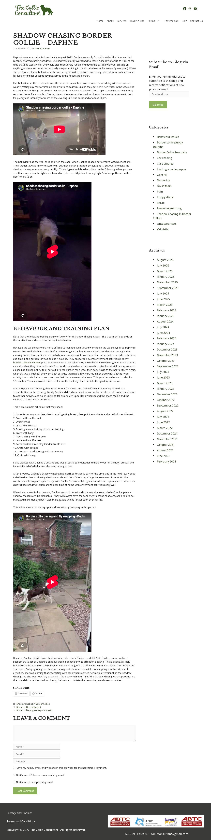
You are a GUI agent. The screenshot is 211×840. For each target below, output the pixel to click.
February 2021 (166, 461)
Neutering (163, 180)
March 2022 (165, 428)
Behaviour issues (168, 137)
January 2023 (165, 389)
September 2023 (168, 366)
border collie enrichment (27, 362)
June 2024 (163, 333)
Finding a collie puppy (171, 169)
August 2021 (165, 450)
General (162, 175)
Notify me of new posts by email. (34, 782)
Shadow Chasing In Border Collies (33, 703)
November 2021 (167, 439)
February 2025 (166, 310)
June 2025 (163, 299)
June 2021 (163, 456)
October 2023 (166, 361)
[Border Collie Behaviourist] (33, 10)
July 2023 (163, 372)
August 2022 (165, 411)
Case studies (165, 163)
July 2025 (163, 293)
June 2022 (163, 422)
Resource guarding (169, 208)
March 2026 (165, 271)
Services (121, 20)
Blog (184, 20)
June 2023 (163, 377)
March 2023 (165, 383)
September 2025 (168, 288)
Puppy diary (165, 197)
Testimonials (171, 20)
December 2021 (167, 433)
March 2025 (165, 305)
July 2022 (163, 417)
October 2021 (166, 445)
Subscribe (158, 104)
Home (100, 20)
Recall (161, 203)
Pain (160, 191)
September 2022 (168, 405)
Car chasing (164, 158)
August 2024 (165, 321)
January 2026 (165, 277)
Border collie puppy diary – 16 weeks (34, 710)
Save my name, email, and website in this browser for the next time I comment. (62, 767)
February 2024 (166, 338)
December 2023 (167, 349)
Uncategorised (166, 223)
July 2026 (163, 265)
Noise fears (164, 186)
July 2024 (163, 327)
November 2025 (167, 282)
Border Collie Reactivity (172, 152)
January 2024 (165, 344)
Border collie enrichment (28, 707)
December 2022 (167, 394)
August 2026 (165, 260)
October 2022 (166, 400)
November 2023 (167, 355)
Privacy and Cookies (19, 813)
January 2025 (165, 316)
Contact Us (196, 20)
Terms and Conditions (21, 821)
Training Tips (137, 20)
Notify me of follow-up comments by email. (40, 775)
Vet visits (162, 229)
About (110, 20)
